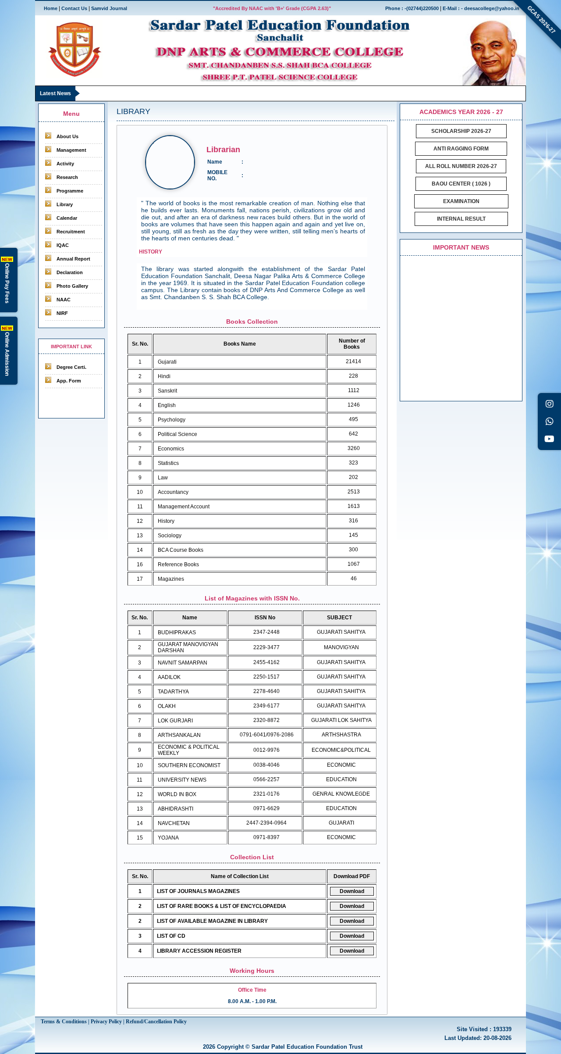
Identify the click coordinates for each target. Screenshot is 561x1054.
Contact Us (74, 8)
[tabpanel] (252, 570)
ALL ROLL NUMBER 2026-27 (461, 166)
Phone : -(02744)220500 (412, 8)
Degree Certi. (71, 367)
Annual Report (73, 258)
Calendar (67, 218)
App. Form (69, 380)
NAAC (64, 299)
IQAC (63, 245)
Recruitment (71, 231)
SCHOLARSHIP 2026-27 (461, 131)
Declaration (70, 272)
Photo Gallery (72, 286)
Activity (65, 163)
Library (65, 204)
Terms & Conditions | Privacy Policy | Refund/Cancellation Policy (114, 1021)
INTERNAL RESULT (461, 219)
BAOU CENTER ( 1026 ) (461, 184)
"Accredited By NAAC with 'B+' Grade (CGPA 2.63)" (272, 8)
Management (71, 150)
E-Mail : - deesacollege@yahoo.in (481, 8)
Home (50, 8)
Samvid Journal (109, 8)
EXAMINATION (461, 201)
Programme (70, 190)
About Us (67, 136)
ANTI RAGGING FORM (461, 149)
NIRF (62, 313)
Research (67, 177)
